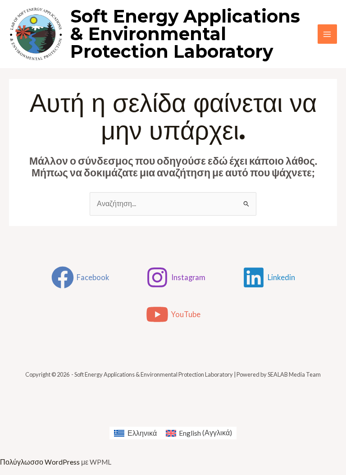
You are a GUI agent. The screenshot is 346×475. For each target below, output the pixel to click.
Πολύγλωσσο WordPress (40, 462)
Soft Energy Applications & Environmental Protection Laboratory (185, 33)
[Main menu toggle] (327, 34)
